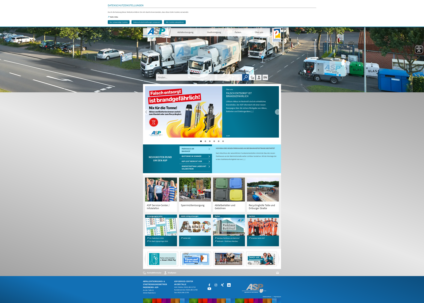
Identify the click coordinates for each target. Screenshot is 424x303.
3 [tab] (209, 141)
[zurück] (278, 112)
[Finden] (245, 77)
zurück (280, 259)
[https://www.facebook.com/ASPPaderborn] (209, 285)
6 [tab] (223, 141)
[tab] (196, 150)
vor (145, 259)
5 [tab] (218, 141)
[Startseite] (265, 77)
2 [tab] (205, 141)
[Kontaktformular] (252, 77)
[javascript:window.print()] (275, 273)
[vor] (146, 112)
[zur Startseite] (155, 32)
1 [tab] (201, 141)
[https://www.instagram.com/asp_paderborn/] (216, 285)
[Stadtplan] (259, 77)
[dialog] (212, 13)
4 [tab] (214, 141)
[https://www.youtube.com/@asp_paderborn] (209, 289)
